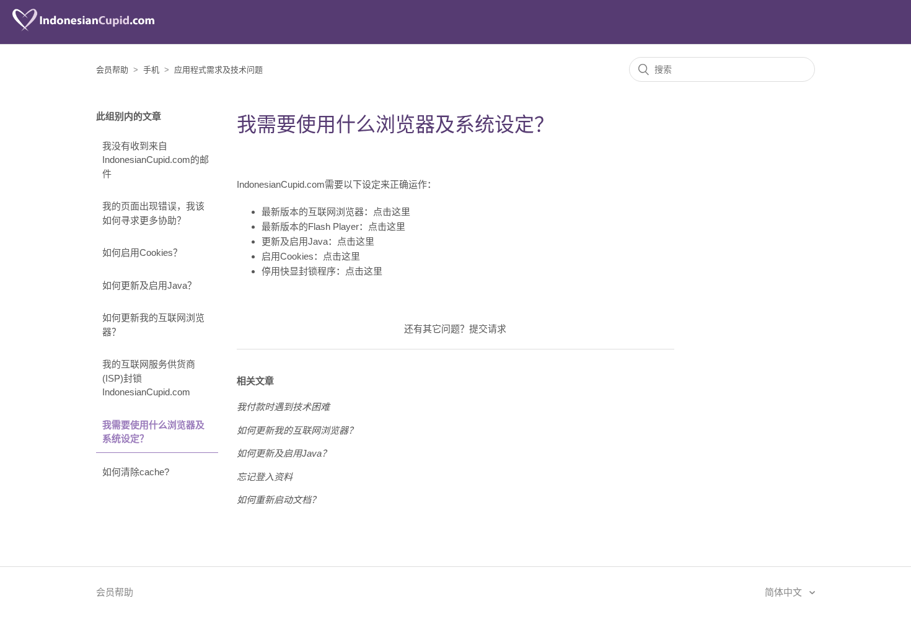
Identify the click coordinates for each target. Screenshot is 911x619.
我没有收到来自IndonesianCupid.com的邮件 (155, 160)
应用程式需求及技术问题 (218, 69)
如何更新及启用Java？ (149, 285)
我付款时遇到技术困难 (283, 407)
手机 (151, 69)
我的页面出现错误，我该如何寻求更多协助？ (153, 213)
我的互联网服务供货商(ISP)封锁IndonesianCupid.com (148, 378)
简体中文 (784, 592)
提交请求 (487, 328)
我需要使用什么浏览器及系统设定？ (153, 431)
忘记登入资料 (265, 477)
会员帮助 (112, 69)
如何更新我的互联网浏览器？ (153, 324)
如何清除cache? (135, 472)
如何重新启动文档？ (278, 499)
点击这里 (391, 211)
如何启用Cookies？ (142, 252)
